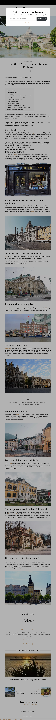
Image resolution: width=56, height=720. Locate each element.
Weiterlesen (28, 22)
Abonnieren (42, 18)
